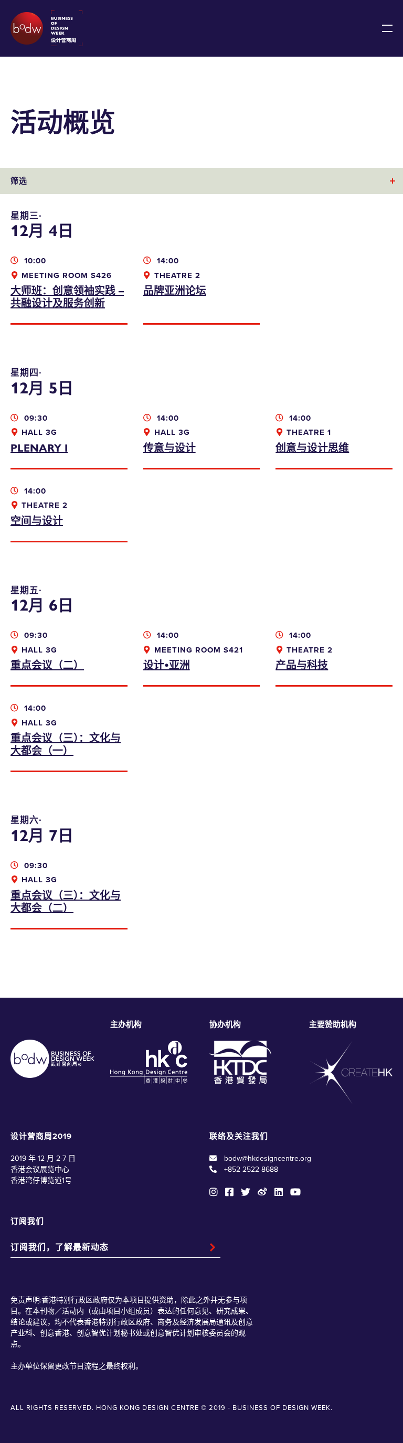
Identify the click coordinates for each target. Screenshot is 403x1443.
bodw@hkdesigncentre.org (267, 1158)
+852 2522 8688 (251, 1169)
